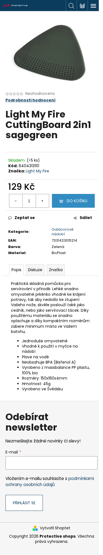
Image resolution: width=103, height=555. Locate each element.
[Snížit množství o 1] (16, 200)
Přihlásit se (24, 503)
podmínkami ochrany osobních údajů (49, 481)
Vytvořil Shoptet (55, 528)
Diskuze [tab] (35, 270)
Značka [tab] (56, 270)
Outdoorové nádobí (63, 232)
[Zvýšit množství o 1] (42, 200)
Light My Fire (37, 171)
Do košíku (77, 201)
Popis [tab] (16, 270)
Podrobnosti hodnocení (30, 100)
